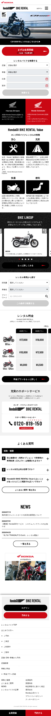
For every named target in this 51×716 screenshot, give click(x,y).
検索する (25, 92)
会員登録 (13, 712)
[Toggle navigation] (46, 8)
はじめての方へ (7, 630)
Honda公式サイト (32, 693)
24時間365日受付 (26, 428)
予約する (25, 615)
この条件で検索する (25, 303)
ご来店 (6, 641)
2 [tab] (22, 259)
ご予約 (6, 635)
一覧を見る (25, 543)
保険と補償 (5, 680)
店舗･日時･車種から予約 (10, 657)
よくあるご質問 (7, 683)
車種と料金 (5, 668)
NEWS (3, 686)
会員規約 (29, 680)
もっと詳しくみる (25, 265)
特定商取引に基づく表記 (35, 686)
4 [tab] (28, 259)
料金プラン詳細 (10, 674)
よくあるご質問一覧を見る (25, 490)
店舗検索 (4, 663)
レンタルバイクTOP (9, 625)
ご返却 (6, 652)
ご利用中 (7, 646)
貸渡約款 (29, 683)
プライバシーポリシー (34, 696)
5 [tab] (31, 259)
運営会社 (29, 689)
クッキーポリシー (32, 699)
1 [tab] (19, 259)
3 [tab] (25, 259)
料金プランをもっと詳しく (25, 379)
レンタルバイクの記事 (10, 689)
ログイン (39, 8)
